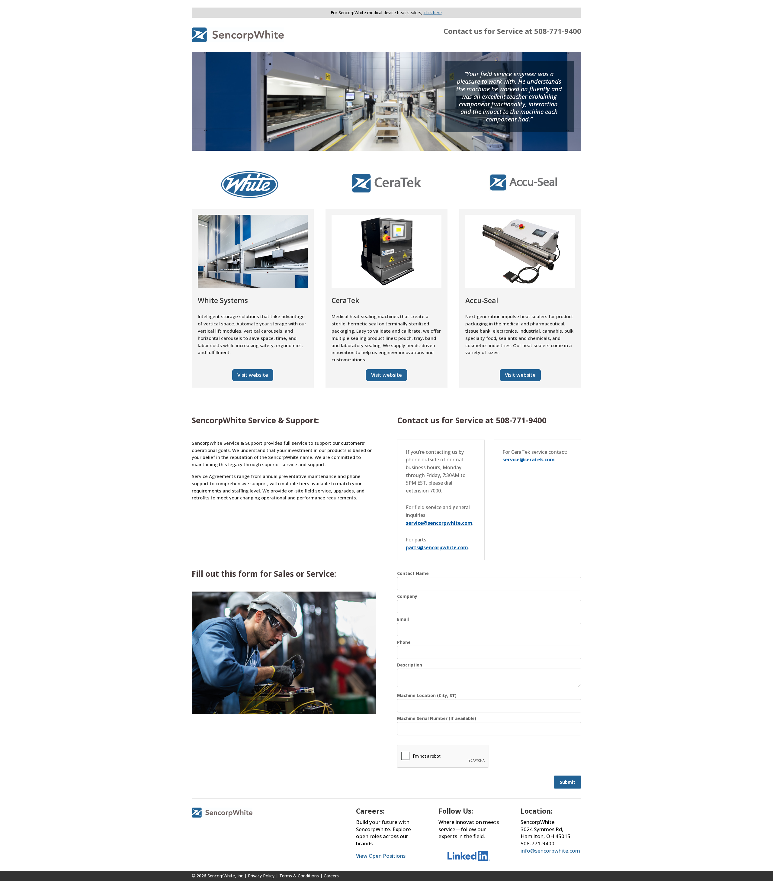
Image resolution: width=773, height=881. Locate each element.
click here (433, 12)
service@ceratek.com (528, 459)
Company (407, 596)
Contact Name (413, 573)
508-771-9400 (557, 31)
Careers (331, 876)
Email (403, 619)
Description (409, 665)
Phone (404, 642)
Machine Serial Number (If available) (436, 718)
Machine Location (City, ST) (427, 695)
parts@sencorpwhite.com (437, 547)
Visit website (252, 374)
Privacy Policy (261, 876)
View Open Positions (381, 855)
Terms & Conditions (299, 876)
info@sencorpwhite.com (550, 850)
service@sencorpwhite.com (439, 523)
